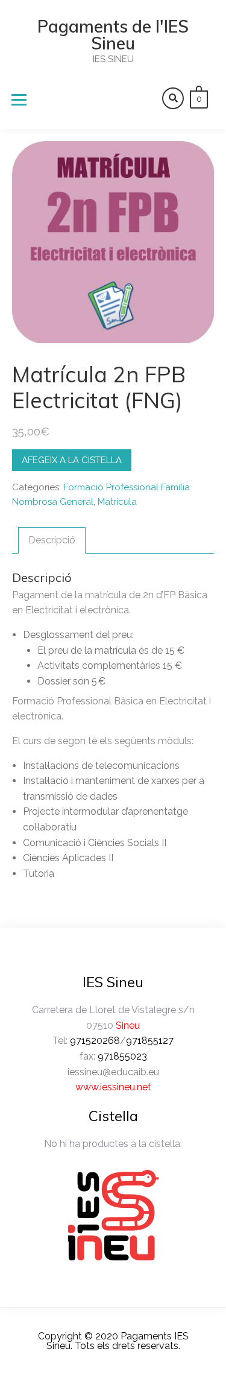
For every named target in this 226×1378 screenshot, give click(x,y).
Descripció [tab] (51, 540)
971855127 (150, 1040)
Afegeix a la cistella (72, 460)
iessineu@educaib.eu (113, 1072)
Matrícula (117, 501)
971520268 (95, 1040)
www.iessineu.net (113, 1087)
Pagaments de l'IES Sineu (113, 35)
